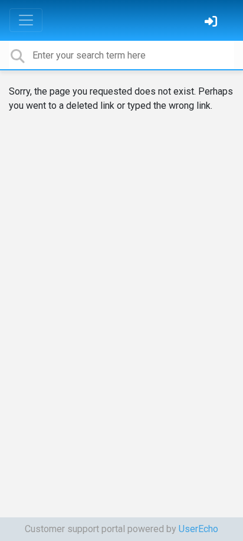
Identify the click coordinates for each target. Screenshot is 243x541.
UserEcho (198, 528)
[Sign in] (212, 23)
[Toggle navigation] (25, 20)
